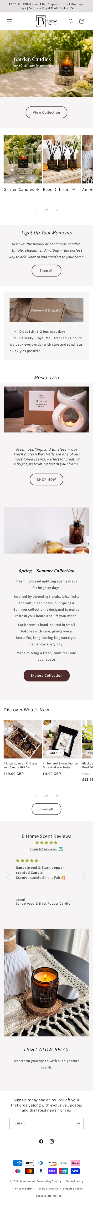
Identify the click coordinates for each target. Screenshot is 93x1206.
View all (46, 809)
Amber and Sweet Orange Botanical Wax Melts (60, 765)
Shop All (47, 270)
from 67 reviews (43, 849)
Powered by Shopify (49, 1181)
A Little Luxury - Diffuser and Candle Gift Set (20, 765)
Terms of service (47, 1188)
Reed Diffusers (56, 189)
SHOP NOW (46, 479)
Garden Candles (19, 189)
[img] (46, 842)
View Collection (46, 112)
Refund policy (74, 1181)
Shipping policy (73, 1188)
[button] (9, 21)
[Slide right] (57, 210)
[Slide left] (36, 210)
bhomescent (28, 1181)
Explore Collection (46, 675)
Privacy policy (24, 1188)
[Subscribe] (78, 1123)
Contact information (49, 1195)
